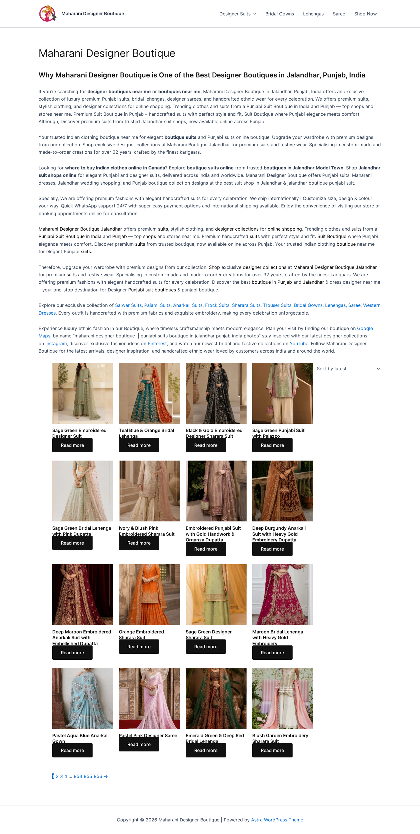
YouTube (299, 343)
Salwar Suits (128, 305)
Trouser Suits (277, 305)
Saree (339, 14)
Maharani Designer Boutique (92, 13)
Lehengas (313, 14)
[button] (253, 13)
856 (98, 776)
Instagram (56, 343)
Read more (72, 445)
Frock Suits (217, 305)
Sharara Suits (246, 305)
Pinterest (157, 343)
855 (88, 776)
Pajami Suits (157, 305)
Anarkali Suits (188, 305)
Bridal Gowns (279, 14)
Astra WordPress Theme (277, 820)
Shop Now (365, 14)
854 (78, 776)
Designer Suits (235, 14)
